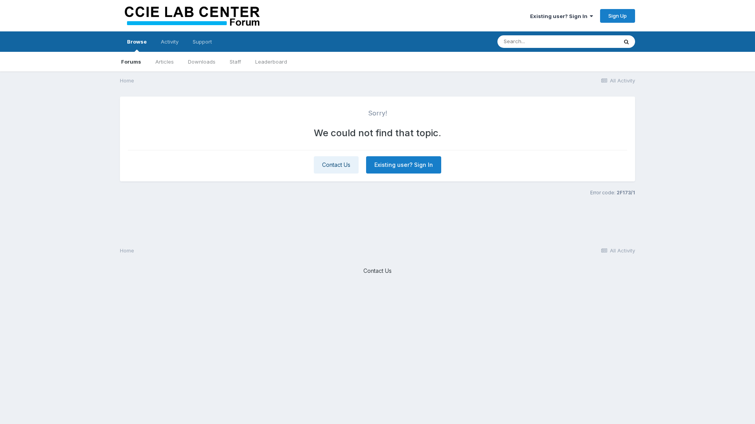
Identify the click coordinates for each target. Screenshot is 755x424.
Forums (131, 61)
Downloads (201, 61)
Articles (164, 61)
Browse (137, 41)
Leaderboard (271, 61)
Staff (235, 61)
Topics (599, 41)
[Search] (626, 41)
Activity (170, 41)
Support (202, 41)
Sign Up (617, 16)
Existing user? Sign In (560, 16)
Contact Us (336, 164)
